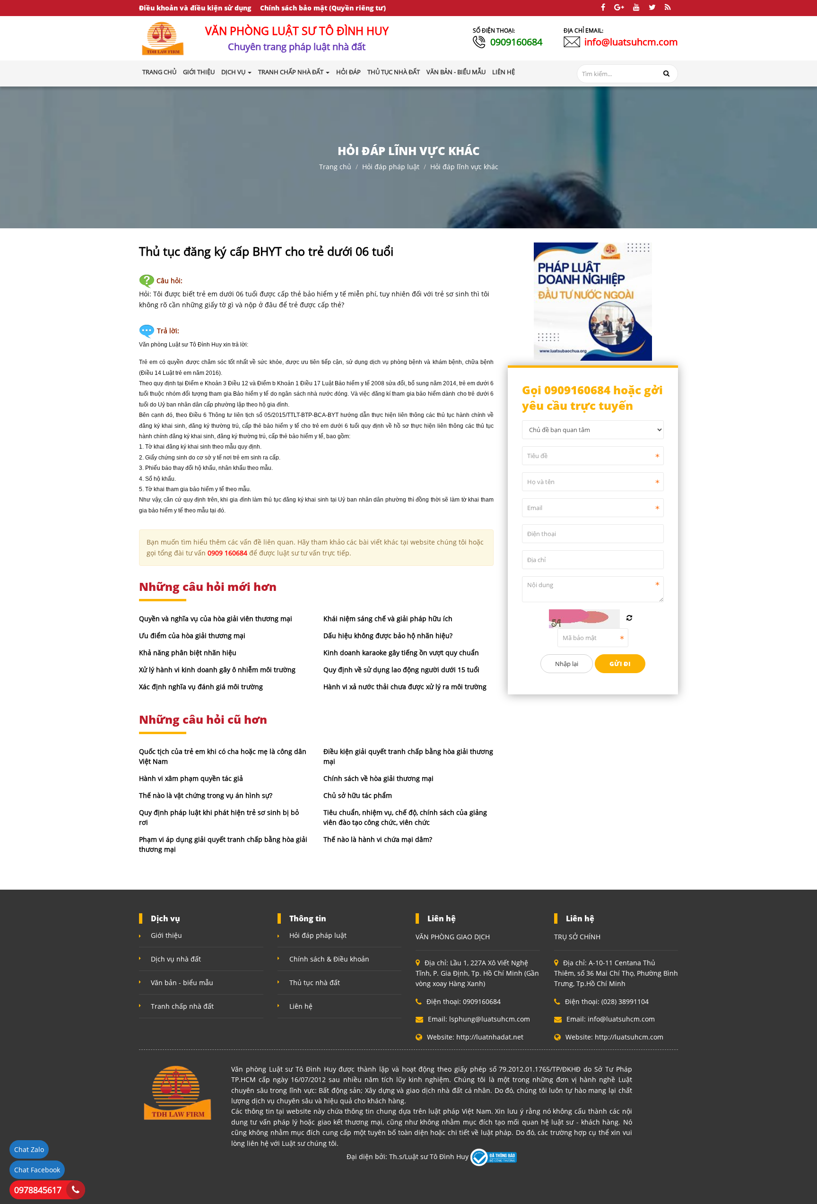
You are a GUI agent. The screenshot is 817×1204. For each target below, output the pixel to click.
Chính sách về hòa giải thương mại (378, 778)
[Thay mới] (629, 618)
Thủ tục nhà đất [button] (393, 72)
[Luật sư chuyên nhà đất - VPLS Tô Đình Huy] (163, 37)
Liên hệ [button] (503, 72)
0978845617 (37, 1189)
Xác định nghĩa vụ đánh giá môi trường (201, 686)
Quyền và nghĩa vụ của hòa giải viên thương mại (215, 618)
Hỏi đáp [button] (348, 72)
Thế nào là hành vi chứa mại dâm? (377, 839)
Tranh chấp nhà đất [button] (291, 72)
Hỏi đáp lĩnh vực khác (464, 166)
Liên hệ (301, 1006)
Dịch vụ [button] (234, 72)
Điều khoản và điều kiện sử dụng (195, 7)
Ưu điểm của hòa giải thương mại (192, 635)
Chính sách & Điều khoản (329, 958)
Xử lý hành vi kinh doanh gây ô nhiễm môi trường (217, 669)
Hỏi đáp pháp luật (390, 166)
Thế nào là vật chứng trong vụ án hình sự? (205, 795)
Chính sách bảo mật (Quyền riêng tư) (323, 7)
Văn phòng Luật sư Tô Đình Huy (180, 344)
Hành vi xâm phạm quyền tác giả (191, 778)
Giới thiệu (166, 935)
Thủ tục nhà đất (314, 982)
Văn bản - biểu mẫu (182, 982)
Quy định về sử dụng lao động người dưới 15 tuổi (401, 669)
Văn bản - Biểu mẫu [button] (456, 72)
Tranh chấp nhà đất (182, 1006)
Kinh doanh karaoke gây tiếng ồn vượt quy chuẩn (401, 652)
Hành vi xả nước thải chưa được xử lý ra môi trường (405, 686)
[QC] (593, 300)
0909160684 (516, 41)
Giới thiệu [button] (199, 72)
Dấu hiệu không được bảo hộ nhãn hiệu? (387, 635)
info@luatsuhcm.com (631, 41)
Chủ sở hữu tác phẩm (357, 795)
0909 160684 (227, 552)
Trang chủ (159, 72)
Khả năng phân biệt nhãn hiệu (187, 652)
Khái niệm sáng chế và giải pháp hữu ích (387, 618)
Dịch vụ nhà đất (176, 958)
